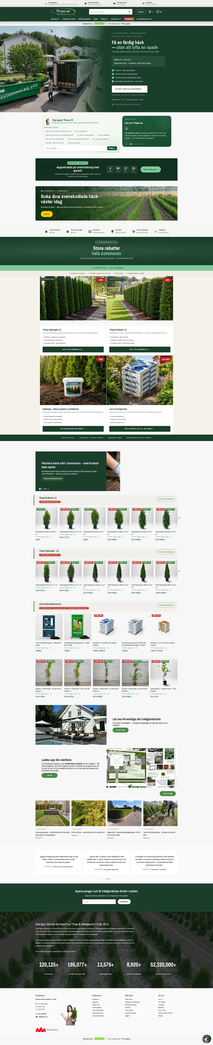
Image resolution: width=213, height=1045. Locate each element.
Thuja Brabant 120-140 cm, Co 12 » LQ (117, 531)
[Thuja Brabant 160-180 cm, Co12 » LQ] (166, 516)
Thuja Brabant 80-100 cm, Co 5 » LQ (70, 530)
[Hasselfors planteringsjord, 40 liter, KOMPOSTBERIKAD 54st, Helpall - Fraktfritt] (135, 625)
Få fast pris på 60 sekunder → (130, 89)
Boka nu (47, 214)
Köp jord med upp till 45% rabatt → (140, 429)
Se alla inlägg (168, 792)
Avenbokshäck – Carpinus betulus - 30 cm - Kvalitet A (164, 688)
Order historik (129, 1008)
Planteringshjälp (96, 1006)
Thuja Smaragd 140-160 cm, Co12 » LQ (118, 584)
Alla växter (54, 19)
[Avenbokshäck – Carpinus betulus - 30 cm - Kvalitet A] (164, 670)
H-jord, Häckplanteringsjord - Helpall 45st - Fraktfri (49, 642)
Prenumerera (124, 900)
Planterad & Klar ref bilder (165, 1011)
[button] (48, 487)
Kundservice (115, 19)
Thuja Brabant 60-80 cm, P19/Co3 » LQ (46, 531)
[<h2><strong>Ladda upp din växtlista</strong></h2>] (107, 766)
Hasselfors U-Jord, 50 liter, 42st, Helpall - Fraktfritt (163, 642)
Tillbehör (103, 19)
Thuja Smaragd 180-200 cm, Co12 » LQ (166, 584)
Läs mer (49, 774)
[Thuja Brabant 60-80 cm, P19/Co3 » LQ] (47, 516)
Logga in (141, 12)
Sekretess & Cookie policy (132, 1000)
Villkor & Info (128, 997)
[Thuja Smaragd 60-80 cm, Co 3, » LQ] (70, 569)
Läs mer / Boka (120, 728)
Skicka (129, 12)
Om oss (161, 993)
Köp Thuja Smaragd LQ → (73, 349)
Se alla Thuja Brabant (166, 497)
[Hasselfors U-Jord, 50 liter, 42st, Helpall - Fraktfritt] (164, 625)
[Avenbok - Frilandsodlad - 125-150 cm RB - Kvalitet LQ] (49, 670)
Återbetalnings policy (131, 1003)
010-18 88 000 (42, 1012)
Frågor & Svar (96, 1003)
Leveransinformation (98, 1008)
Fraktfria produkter (84, 19)
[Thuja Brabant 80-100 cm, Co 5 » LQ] (70, 516)
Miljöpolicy (161, 1006)
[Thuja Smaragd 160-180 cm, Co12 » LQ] (142, 569)
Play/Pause (40, 487)
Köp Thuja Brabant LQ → (139, 349)
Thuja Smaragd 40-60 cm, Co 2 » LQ (46, 583)
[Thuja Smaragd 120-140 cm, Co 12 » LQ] (94, 569)
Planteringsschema (97, 1011)
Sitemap (160, 1014)
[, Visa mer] (151, 11)
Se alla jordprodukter (166, 603)
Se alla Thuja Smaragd (166, 550)
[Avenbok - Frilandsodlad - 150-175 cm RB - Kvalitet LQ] (77, 670)
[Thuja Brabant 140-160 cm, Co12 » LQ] (142, 516)
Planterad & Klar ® (69, 19)
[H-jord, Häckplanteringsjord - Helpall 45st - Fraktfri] (49, 625)
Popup (51, 535)
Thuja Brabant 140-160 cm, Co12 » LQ (141, 531)
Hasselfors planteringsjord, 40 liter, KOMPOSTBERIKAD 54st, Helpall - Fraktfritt (134, 642)
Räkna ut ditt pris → (150, 169)
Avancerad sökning (130, 1011)
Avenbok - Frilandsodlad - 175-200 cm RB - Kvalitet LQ (106, 688)
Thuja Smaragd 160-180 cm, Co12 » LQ (142, 584)
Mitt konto (129, 993)
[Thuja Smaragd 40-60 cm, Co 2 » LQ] (47, 569)
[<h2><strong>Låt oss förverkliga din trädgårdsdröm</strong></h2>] (107, 723)
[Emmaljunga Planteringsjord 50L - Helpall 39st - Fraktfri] (77, 625)
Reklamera (95, 1000)
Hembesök (161, 1003)
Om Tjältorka (161, 1000)
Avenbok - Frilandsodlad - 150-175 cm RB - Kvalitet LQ (77, 688)
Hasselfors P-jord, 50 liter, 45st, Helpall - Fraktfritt (105, 642)
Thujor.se (43, 855)
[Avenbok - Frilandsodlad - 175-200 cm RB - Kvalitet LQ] (106, 670)
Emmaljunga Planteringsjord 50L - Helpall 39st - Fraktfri (76, 642)
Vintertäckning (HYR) (144, 19)
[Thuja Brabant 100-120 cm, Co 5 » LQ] (94, 516)
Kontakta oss (95, 997)
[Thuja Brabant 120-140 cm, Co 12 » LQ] (118, 516)
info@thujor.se (42, 1015)
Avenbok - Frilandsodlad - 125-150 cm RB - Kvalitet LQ (49, 688)
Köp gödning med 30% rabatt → (73, 429)
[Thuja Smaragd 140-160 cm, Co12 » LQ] (118, 569)
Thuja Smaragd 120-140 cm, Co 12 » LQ (94, 584)
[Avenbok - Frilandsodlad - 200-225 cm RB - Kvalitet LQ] (135, 670)
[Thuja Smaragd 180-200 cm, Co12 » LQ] (166, 569)
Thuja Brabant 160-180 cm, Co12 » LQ (165, 531)
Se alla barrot (49, 482)
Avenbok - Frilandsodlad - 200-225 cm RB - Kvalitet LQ (135, 688)
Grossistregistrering (98, 1014)
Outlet (95, 19)
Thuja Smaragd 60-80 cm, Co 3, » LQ (70, 583)
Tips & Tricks (162, 1008)
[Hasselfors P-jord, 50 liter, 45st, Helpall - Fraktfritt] (106, 625)
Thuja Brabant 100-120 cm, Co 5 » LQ (93, 531)
